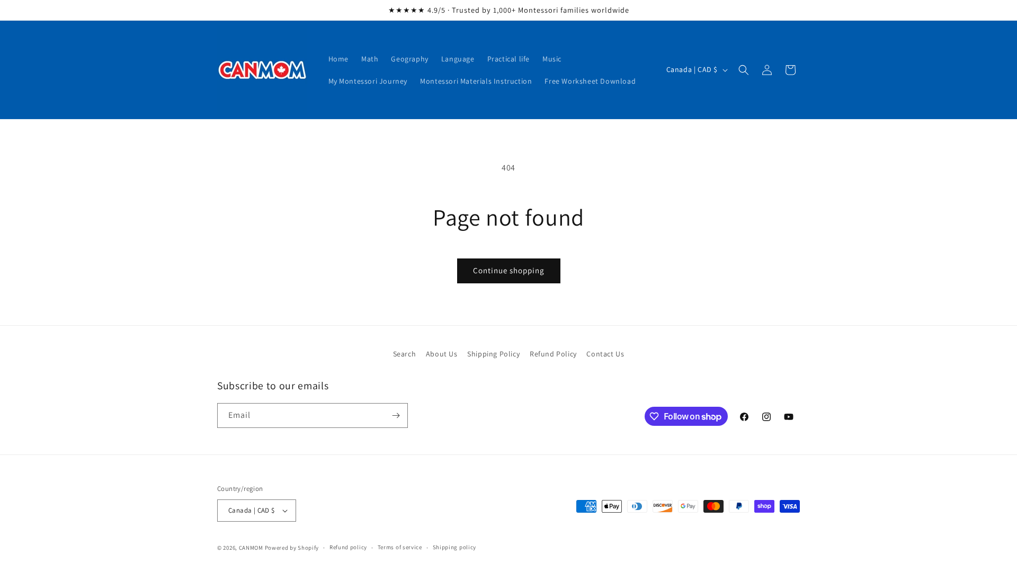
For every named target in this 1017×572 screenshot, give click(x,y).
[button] (743, 70)
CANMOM (251, 547)
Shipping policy (455, 547)
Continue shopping (509, 270)
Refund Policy (553, 354)
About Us (442, 354)
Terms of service (400, 547)
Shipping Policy (493, 354)
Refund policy (348, 547)
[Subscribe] (395, 415)
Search (404, 354)
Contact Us (605, 354)
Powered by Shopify (292, 547)
